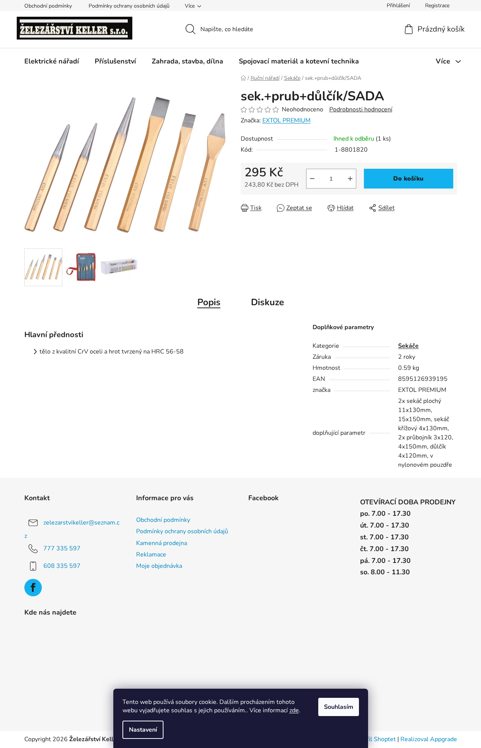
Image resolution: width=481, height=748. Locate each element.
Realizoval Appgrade (428, 739)
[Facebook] (33, 587)
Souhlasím (338, 707)
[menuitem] (52, 61)
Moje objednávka (159, 566)
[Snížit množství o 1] (312, 178)
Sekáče (408, 346)
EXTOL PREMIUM (286, 120)
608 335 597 (62, 566)
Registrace (437, 5)
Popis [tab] (209, 302)
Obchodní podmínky (48, 6)
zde (294, 710)
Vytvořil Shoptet (373, 739)
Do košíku (408, 178)
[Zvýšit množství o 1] (350, 178)
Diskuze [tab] (267, 302)
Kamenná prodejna (161, 543)
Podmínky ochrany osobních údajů (129, 6)
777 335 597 (62, 548)
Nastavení (143, 730)
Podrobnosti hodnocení (360, 109)
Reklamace (151, 554)
